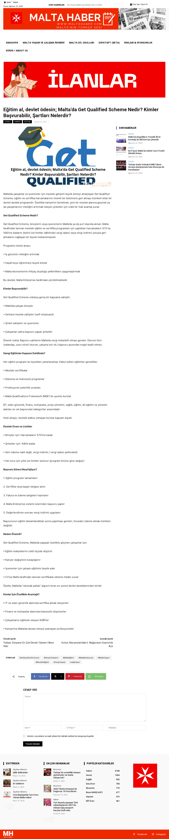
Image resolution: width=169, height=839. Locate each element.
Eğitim (27, 121)
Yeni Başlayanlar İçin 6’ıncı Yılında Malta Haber (25, 796)
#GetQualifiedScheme (29, 658)
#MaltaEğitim (68, 658)
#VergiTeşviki (59, 662)
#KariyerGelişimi (51, 658)
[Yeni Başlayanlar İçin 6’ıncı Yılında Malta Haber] (7, 794)
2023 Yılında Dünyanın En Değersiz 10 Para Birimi (65, 790)
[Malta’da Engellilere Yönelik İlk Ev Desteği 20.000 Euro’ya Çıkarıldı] (121, 138)
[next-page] (11, 806)
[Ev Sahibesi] (7, 783)
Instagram (161, 834)
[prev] (116, 5)
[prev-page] (5, 806)
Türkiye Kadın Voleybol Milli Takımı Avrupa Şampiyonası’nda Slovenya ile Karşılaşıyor (146, 167)
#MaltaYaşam (104, 658)
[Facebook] (134, 834)
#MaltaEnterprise (86, 658)
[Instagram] (153, 834)
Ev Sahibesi (18, 783)
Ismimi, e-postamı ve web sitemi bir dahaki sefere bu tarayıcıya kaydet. (60, 736)
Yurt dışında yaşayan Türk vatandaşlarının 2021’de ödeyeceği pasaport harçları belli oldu (65, 806)
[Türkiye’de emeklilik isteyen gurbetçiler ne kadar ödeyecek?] (47, 772)
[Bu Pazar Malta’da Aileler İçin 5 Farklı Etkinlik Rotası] (121, 152)
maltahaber (75, 662)
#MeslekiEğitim (42, 662)
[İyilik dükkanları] (7, 772)
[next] (121, 5)
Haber (17, 121)
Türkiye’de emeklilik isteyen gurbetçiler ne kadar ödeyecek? (66, 775)
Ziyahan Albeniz (20, 769)
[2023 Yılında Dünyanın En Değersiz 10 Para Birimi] (47, 788)
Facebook (142, 834)
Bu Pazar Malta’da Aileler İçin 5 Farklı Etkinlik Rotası (146, 152)
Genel (8, 121)
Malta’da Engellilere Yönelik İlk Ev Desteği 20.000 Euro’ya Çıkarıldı (144, 138)
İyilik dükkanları (20, 772)
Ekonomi (57, 769)
